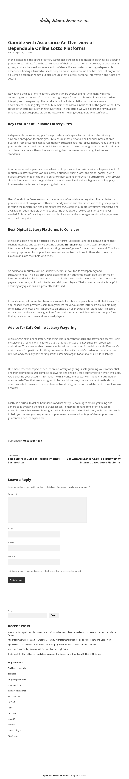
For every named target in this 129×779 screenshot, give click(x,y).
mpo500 (12, 713)
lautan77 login (14, 730)
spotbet (11, 724)
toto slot (12, 673)
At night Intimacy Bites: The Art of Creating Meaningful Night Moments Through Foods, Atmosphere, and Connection (59, 640)
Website (11, 556)
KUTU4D (12, 702)
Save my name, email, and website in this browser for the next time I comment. (46, 571)
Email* (11, 542)
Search (11, 611)
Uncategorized (32, 440)
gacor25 (11, 719)
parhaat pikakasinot (17, 690)
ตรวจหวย (70, 244)
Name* (11, 528)
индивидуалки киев (17, 679)
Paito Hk (11, 707)
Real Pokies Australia (17, 668)
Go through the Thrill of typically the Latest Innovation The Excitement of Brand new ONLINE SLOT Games (54, 654)
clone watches (14, 685)
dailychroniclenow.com (64, 21)
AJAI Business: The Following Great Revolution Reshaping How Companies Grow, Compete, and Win (52, 644)
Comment (12, 494)
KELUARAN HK (14, 696)
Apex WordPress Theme (55, 775)
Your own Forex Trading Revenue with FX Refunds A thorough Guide (38, 649)
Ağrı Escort (13, 736)
